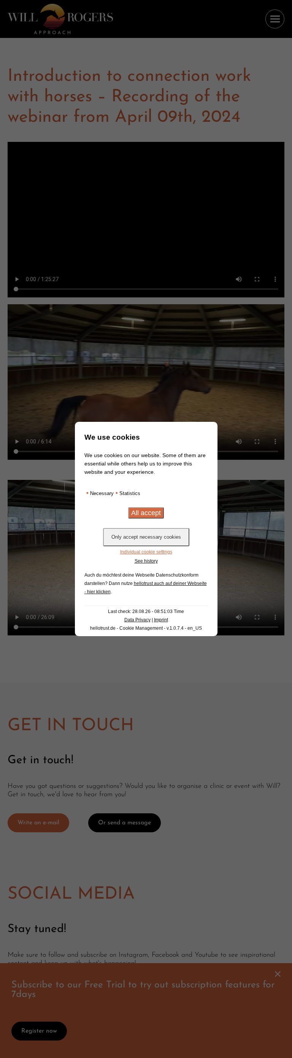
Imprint (161, 620)
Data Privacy (137, 620)
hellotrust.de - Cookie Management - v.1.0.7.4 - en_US (146, 628)
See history (146, 561)
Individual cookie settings (146, 552)
